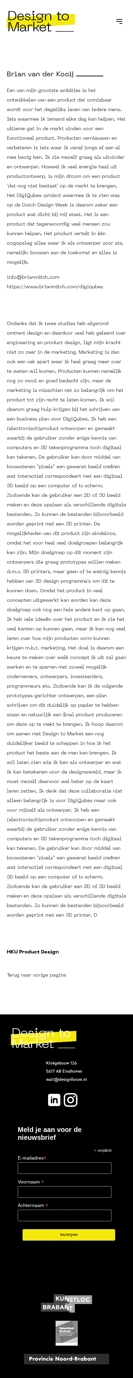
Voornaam (31, 1182)
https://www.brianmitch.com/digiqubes (55, 287)
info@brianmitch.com (33, 277)
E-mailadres (32, 1158)
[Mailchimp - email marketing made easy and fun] (66, 1257)
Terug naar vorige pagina (36, 975)
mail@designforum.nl (66, 1079)
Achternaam (33, 1205)
